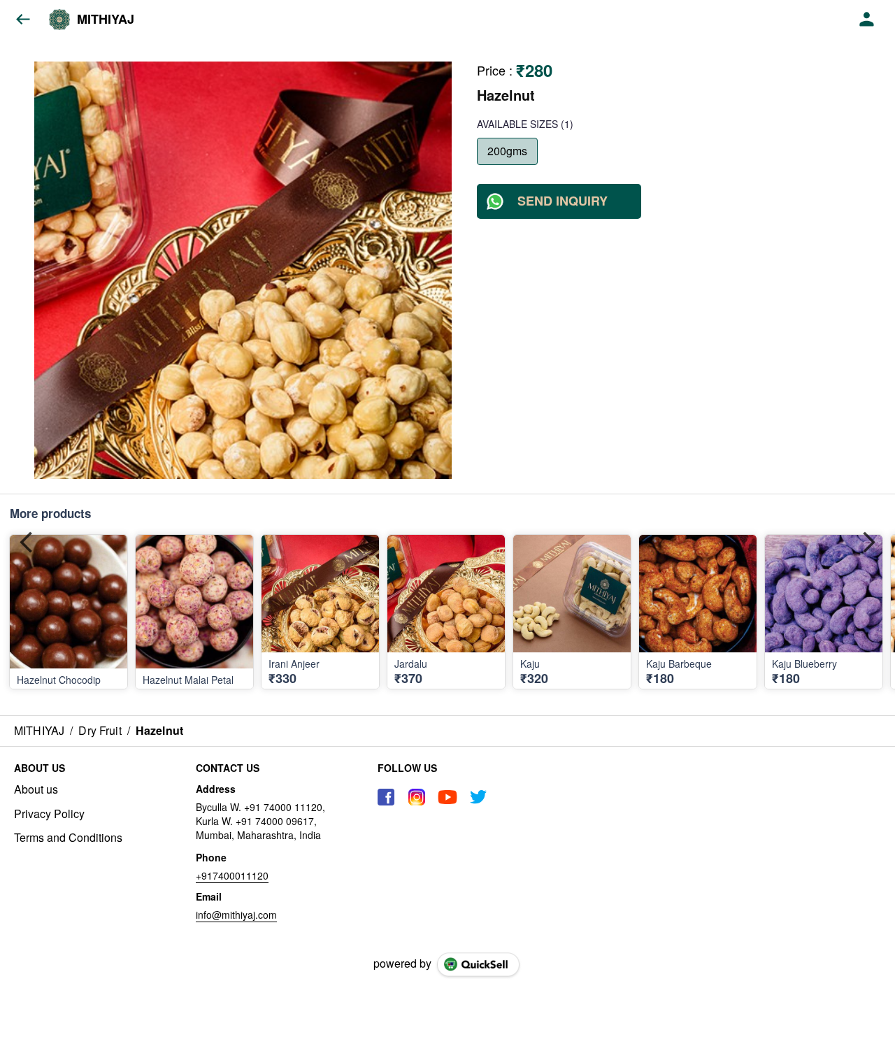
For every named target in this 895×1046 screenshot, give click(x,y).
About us (36, 789)
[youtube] (447, 797)
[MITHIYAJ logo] (59, 19)
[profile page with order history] (867, 20)
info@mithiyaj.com (236, 915)
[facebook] (386, 797)
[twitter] (478, 797)
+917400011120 (232, 875)
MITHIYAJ (105, 20)
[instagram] (417, 797)
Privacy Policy (49, 814)
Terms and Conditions (68, 837)
